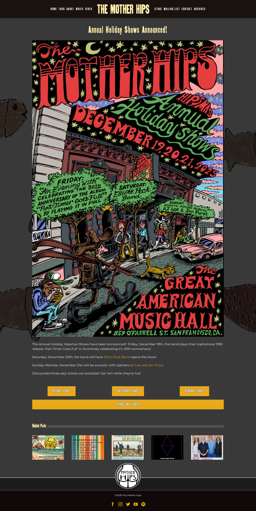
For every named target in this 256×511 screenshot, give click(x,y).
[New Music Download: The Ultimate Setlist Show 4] (128, 447)
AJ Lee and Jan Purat (146, 365)
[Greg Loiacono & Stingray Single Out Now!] (167, 447)
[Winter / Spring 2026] (88, 447)
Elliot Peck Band (117, 357)
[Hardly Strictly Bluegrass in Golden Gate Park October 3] (207, 447)
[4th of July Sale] (48, 447)
